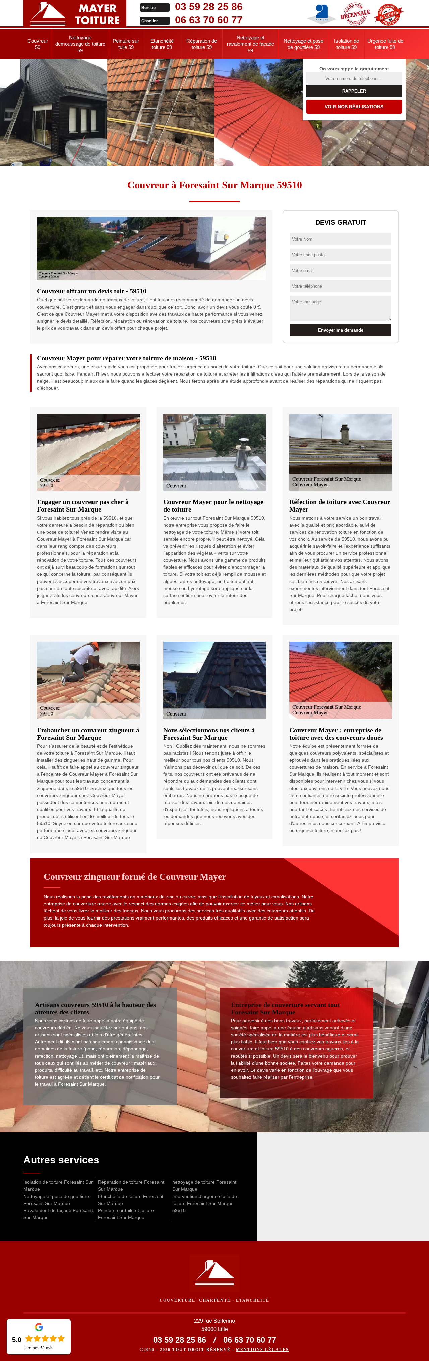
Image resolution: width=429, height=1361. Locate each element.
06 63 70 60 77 (209, 19)
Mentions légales (262, 1349)
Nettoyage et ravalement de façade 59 (250, 44)
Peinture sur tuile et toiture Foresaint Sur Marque (126, 1214)
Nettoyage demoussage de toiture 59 (80, 44)
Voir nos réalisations (354, 106)
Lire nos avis (38, 1348)
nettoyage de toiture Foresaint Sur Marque (204, 1185)
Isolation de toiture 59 (346, 44)
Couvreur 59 (37, 44)
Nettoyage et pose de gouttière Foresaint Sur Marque (56, 1200)
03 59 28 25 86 (209, 6)
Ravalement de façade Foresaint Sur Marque (58, 1214)
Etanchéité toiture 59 (162, 44)
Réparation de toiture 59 (201, 44)
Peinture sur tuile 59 (126, 44)
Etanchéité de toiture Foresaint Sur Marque (130, 1200)
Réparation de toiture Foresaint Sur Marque (131, 1185)
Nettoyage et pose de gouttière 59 (303, 44)
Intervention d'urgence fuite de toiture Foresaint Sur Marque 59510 (204, 1203)
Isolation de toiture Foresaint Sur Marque (58, 1185)
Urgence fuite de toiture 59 (385, 44)
